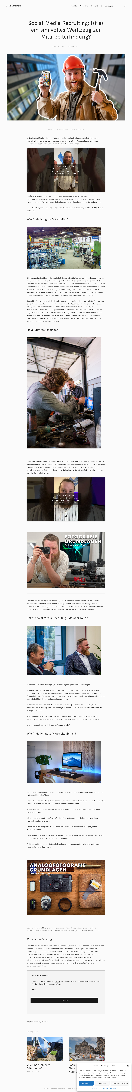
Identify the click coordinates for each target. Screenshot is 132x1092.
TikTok (57, 981)
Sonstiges (109, 5)
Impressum (113, 1088)
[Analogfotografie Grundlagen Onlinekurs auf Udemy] (66, 887)
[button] (128, 1066)
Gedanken (73, 46)
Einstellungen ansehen (120, 1083)
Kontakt (94, 5)
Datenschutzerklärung (53, 984)
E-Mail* (33, 989)
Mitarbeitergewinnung (39, 1021)
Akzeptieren (86, 1083)
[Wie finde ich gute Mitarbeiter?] (45, 1049)
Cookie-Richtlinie (96, 1088)
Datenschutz (105, 1088)
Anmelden (64, 1000)
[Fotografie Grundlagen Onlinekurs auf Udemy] (66, 560)
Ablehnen (102, 1083)
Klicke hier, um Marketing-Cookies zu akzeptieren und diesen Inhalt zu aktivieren (66, 170)
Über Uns (84, 5)
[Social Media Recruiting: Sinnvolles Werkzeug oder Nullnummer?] (87, 1049)
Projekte (73, 5)
